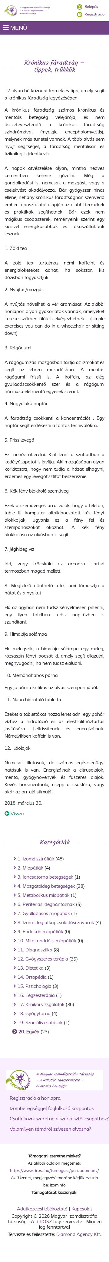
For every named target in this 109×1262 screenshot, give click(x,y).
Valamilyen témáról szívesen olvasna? (50, 1129)
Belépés (91, 7)
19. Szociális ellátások (40, 1023)
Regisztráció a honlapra (35, 1098)
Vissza (16, 814)
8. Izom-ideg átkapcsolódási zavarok (56, 922)
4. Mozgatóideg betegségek (46, 886)
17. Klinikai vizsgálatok (41, 1004)
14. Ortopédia (32, 977)
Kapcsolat (81, 1209)
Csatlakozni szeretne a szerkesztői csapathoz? (59, 1119)
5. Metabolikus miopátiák (44, 895)
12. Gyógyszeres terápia (43, 959)
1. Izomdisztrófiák (36, 859)
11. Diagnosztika (35, 950)
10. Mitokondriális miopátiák (47, 941)
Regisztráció (94, 14)
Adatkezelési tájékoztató (42, 1209)
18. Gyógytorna (34, 1013)
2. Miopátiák (30, 868)
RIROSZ (43, 1222)
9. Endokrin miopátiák (40, 932)
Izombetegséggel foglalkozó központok (52, 1108)
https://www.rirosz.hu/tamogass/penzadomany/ (54, 1171)
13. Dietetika (31, 968)
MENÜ (18, 28)
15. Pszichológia (34, 986)
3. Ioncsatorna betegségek (45, 877)
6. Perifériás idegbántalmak (46, 904)
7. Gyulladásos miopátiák (44, 913)
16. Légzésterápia (36, 995)
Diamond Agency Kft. (78, 1234)
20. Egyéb (28, 1032)
